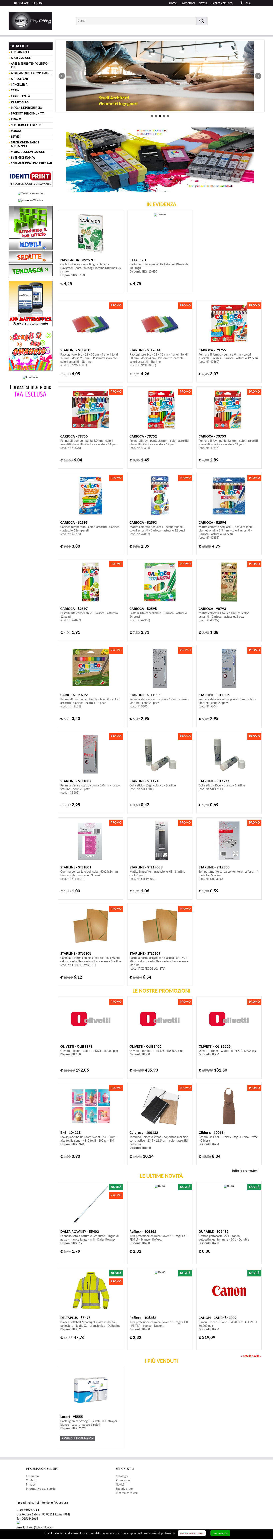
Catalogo (122, 1476)
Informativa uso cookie (41, 1489)
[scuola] (160, 76)
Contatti (31, 1480)
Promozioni (187, 3)
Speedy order (124, 1489)
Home (173, 3)
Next (258, 76)
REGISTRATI (21, 3)
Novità (203, 3)
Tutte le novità (251, 1356)
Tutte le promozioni (245, 1171)
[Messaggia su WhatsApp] (30, 200)
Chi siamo (32, 1476)
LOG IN (37, 3)
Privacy (30, 1484)
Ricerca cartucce (221, 3)
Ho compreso (220, 1533)
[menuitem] (223, 3)
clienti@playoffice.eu (39, 1527)
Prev (62, 76)
